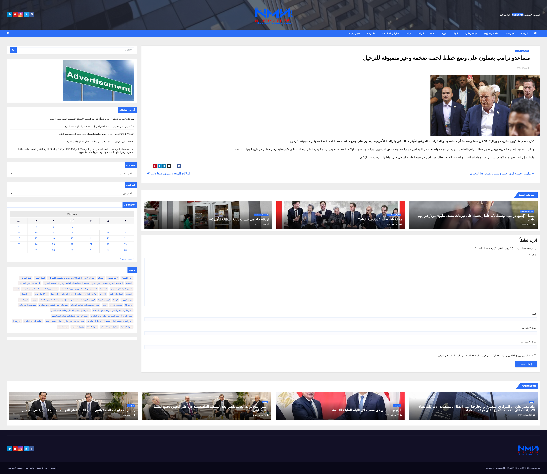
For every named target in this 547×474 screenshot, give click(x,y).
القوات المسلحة (116, 294)
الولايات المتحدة (41, 294)
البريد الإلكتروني (529, 328)
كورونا (34, 299)
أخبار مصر (510, 33)
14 (91, 238)
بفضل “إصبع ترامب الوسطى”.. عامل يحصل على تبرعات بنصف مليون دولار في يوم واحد (476, 217)
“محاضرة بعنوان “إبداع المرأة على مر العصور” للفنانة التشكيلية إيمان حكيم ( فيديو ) (87, 119)
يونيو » (123, 258)
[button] (8, 33)
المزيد (371, 33)
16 (53, 238)
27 (108, 250)
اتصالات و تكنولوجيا (492, 33)
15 (72, 238)
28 (91, 250)
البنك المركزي (25, 278)
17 (36, 238)
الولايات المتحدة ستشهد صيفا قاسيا (170, 173)
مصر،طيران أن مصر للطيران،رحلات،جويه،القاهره (111, 316)
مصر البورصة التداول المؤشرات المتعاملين (70, 316)
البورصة (443, 33)
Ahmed (130, 141)
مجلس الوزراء (116, 305)
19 (125, 244)
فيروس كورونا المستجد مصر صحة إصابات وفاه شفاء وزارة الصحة (67, 299)
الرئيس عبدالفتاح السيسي (29, 283)
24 (36, 244)
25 (19, 244)
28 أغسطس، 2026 (525, 415)
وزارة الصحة (92, 327)
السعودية (103, 289)
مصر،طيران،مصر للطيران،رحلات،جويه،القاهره (70, 310)
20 (108, 244)
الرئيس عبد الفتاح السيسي (121, 289)
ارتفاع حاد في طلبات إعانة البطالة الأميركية (239, 219)
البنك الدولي (40, 278)
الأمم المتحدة (112, 278)
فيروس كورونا (104, 299)
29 (72, 250)
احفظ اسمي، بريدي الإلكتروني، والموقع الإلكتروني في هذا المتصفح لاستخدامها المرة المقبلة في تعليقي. (485, 355)
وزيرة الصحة (63, 327)
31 (36, 250)
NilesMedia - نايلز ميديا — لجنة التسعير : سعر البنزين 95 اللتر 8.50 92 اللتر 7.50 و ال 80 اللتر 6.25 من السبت (82, 149)
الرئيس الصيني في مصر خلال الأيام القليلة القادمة (367, 410)
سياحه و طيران (471, 33)
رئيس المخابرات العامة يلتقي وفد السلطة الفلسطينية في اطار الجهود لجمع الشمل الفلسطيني (211, 408)
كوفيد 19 (128, 305)
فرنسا (115, 299)
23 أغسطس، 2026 (259, 415)
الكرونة (103, 294)
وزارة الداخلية (126, 327)
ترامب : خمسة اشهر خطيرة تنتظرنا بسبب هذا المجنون (501, 173)
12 (125, 238)
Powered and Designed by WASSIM (500, 468)
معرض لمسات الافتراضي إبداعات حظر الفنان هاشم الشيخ (92, 126)
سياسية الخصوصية (15, 468)
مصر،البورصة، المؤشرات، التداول (85, 305)
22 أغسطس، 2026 (126, 415)
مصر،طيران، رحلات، (27, 305)
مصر (105, 305)
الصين (16, 289)
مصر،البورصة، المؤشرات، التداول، (53, 305)
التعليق (533, 254)
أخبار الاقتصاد (127, 278)
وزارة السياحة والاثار (109, 327)
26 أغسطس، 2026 (392, 415)
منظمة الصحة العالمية (33, 321)
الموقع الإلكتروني (529, 341)
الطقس (129, 294)
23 (53, 244)
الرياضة (421, 33)
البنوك (455, 33)
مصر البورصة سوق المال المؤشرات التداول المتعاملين (109, 321)
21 (91, 244)
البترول (101, 278)
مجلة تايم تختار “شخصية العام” (380, 219)
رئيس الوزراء (127, 299)
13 (108, 238)
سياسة (408, 33)
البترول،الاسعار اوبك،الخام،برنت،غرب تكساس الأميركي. (71, 278)
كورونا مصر (23, 299)
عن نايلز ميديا (42, 468)
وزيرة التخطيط (78, 327)
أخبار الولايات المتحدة (390, 33)
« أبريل (131, 258)
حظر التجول (26, 294)
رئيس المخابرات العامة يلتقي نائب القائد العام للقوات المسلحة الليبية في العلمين (78, 410)
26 (125, 250)
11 (19, 232)
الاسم (533, 314)
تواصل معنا (29, 468)
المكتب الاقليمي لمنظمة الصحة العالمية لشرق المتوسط (74, 294)
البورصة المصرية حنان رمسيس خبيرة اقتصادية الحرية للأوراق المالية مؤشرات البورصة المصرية (83, 283)
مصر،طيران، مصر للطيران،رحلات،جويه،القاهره (112, 310)
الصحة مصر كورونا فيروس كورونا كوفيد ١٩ (79, 289)
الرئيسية (524, 33)
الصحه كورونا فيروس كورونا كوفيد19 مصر (40, 289)
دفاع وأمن (131, 405)
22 (72, 244)
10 (36, 232)
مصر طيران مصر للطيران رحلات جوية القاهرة (65, 321)
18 (19, 238)
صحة (432, 33)
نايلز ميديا (354, 33)
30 (53, 250)
